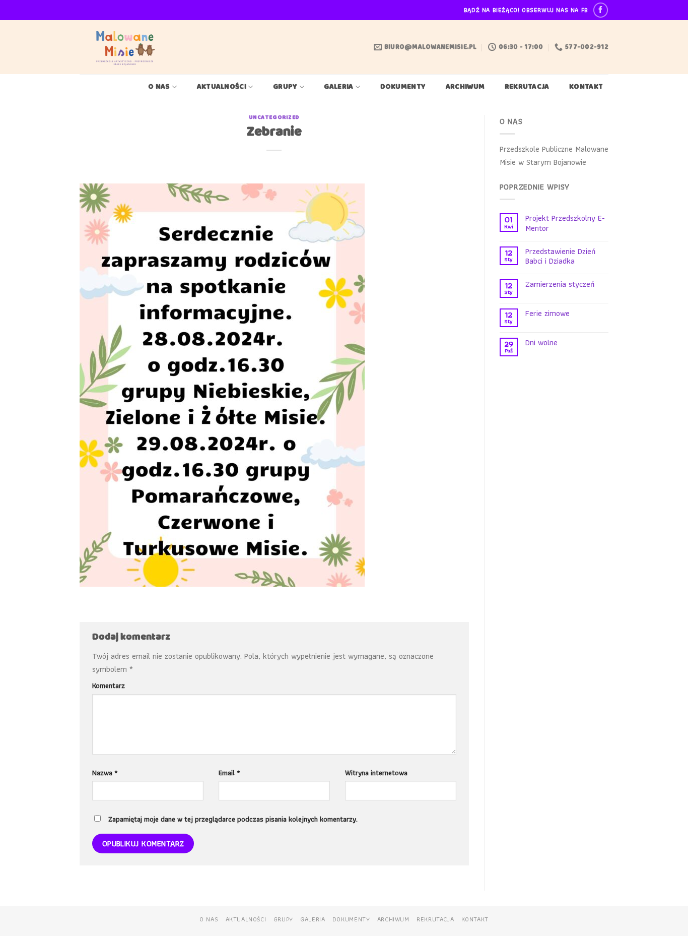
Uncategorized (274, 117)
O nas (159, 87)
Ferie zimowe (547, 313)
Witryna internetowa (376, 772)
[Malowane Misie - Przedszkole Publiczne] (127, 47)
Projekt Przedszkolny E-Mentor (565, 222)
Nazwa (105, 772)
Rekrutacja (527, 87)
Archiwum (465, 87)
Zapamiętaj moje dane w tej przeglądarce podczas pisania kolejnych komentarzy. (233, 819)
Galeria (338, 87)
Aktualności (221, 87)
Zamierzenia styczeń (559, 284)
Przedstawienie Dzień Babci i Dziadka (560, 256)
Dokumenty (403, 87)
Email (229, 772)
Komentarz (108, 685)
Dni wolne (541, 342)
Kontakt (586, 87)
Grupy (285, 87)
